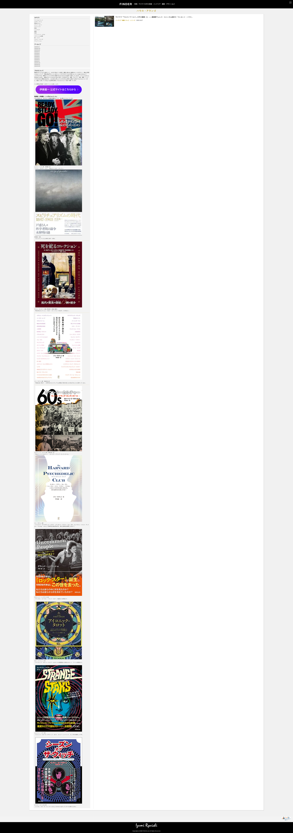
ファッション (37, 26)
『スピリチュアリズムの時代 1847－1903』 (45, 238)
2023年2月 (37, 59)
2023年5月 (37, 55)
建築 (35, 31)
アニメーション (38, 41)
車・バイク (37, 37)
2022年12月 (37, 63)
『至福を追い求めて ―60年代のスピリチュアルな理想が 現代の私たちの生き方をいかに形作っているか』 (60, 382)
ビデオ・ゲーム (38, 21)
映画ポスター (37, 23)
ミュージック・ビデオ (39, 34)
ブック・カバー (38, 25)
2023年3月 (37, 58)
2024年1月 (37, 46)
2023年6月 (37, 53)
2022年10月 (37, 66)
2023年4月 (37, 56)
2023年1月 (37, 61)
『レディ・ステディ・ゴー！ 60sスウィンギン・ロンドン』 (49, 168)
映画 (35, 28)
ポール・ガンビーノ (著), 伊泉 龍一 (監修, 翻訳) (45, 309)
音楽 (35, 33)
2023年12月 (37, 48)
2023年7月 (37, 51)
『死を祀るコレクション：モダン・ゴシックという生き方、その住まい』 (52, 310)
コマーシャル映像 (38, 36)
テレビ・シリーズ (38, 39)
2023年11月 (37, 50)
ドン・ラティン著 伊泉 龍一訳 (42, 381)
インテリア (37, 29)
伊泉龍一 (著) (37, 237)
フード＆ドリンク (38, 20)
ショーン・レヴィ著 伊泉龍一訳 (42, 166)
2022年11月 (37, 64)
